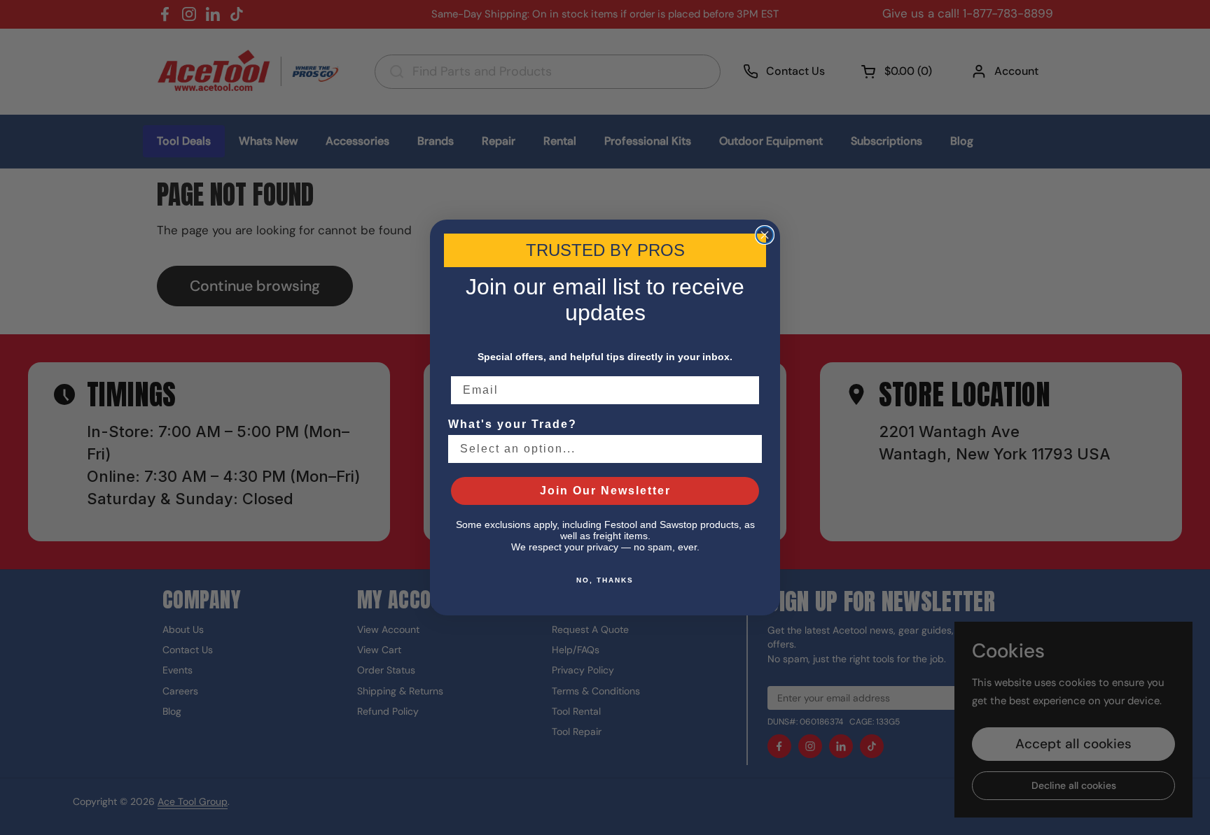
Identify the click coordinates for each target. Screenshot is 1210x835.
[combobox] (601, 449)
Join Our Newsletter (605, 491)
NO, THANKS (605, 580)
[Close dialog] (764, 235)
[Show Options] (749, 449)
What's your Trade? (512, 424)
